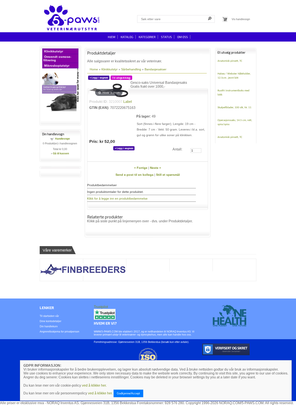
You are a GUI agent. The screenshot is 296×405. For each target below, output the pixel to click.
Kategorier (147, 37)
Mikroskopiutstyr (56, 65)
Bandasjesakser (155, 69)
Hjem (111, 37)
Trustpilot (101, 307)
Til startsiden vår (49, 316)
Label (127, 101)
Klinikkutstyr (53, 51)
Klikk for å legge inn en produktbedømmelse (117, 198)
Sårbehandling (131, 69)
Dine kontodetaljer (50, 321)
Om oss (182, 37)
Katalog (127, 37)
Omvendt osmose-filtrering (57, 58)
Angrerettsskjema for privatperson (59, 331)
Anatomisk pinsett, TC (230, 61)
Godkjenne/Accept (128, 393)
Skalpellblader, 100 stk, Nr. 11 (234, 107)
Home (94, 69)
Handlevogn (62, 138)
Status (166, 37)
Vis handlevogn (241, 19)
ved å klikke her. (94, 385)
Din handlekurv (49, 326)
